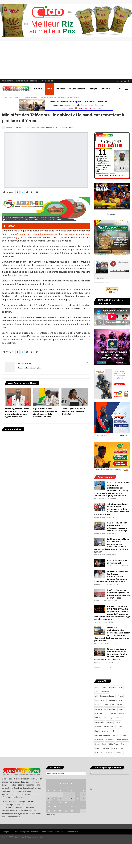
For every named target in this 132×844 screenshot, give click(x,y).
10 (77, 799)
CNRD (119, 705)
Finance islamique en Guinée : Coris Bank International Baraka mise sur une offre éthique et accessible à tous (110, 654)
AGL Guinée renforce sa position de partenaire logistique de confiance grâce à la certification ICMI (111, 509)
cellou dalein (109, 705)
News (49, 89)
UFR (121, 748)
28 (60, 811)
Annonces (60, 89)
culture (113, 713)
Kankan (98, 727)
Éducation (108, 753)
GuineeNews (98, 282)
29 (66, 811)
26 (49, 811)
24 (77, 807)
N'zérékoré (99, 740)
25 (83, 807)
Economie (105, 89)
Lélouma (105, 731)
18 (83, 803)
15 (66, 803)
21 (60, 807)
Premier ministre (122, 740)
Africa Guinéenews (102, 692)
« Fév (48, 814)
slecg (97, 748)
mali (112, 731)
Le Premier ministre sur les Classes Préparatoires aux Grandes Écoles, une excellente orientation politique (111, 576)
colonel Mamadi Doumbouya (105, 709)
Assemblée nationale (115, 700)
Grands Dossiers (77, 89)
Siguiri (123, 744)
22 (66, 807)
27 (55, 811)
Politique (93, 89)
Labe (97, 731)
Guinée (110, 722)
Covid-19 (98, 713)
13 (55, 803)
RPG (97, 744)
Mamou (115, 735)
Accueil (39, 89)
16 (72, 803)
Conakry (121, 709)
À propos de (7, 832)
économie (118, 753)
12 (49, 803)
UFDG (114, 748)
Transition (105, 748)
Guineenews (99, 722)
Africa (97, 687)
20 (55, 807)
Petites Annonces (47, 81)
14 (60, 803)
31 (77, 811)
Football (105, 718)
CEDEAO (98, 705)
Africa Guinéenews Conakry (105, 696)
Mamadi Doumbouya (102, 735)
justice (118, 722)
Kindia (120, 727)
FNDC (97, 718)
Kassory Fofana (109, 727)
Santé (104, 744)
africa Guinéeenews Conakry (113, 687)
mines (124, 735)
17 (77, 803)
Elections (122, 713)
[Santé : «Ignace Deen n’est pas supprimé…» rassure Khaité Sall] (74, 397)
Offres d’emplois (22, 81)
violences (98, 753)
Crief (106, 713)
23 (72, 807)
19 (49, 807)
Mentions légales (22, 832)
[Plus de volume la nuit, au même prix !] (99, 563)
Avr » (53, 814)
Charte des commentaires (42, 832)
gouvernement (116, 718)
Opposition (109, 740)
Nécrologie (34, 81)
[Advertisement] (66, 60)
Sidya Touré (113, 744)
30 (72, 811)
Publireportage (8, 81)
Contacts (59, 832)
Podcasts (106, 282)
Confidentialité (72, 832)
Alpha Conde (99, 700)
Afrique (120, 696)
